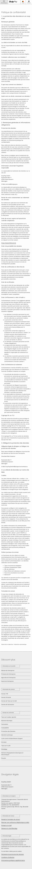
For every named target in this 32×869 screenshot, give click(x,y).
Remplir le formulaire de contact (10, 819)
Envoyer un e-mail (6, 825)
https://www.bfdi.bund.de (8, 243)
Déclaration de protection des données (12, 854)
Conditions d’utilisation (7, 857)
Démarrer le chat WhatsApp (9, 828)
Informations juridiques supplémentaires (13, 860)
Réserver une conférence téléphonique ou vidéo (15, 822)
